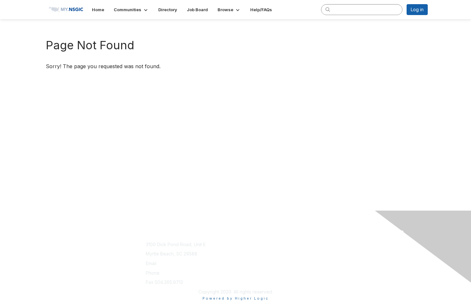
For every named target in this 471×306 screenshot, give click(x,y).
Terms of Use (345, 250)
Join (242, 244)
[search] (328, 9)
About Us (340, 244)
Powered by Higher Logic (235, 298)
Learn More (250, 250)
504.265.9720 (175, 273)
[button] (131, 9)
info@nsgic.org (174, 263)
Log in (417, 9)
